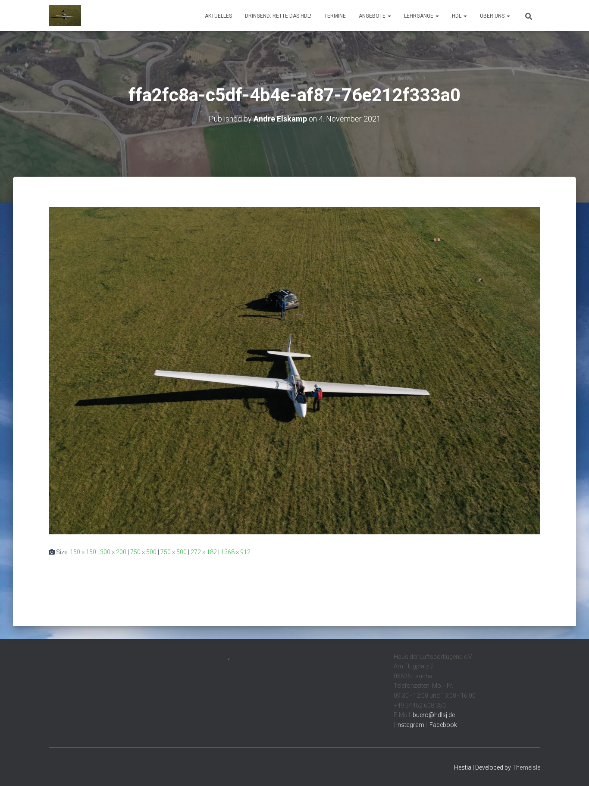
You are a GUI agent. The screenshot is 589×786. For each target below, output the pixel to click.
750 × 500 (143, 552)
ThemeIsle (526, 767)
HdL (457, 16)
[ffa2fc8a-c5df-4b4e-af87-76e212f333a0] (294, 370)
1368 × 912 (236, 552)
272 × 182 (204, 552)
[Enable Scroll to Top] (572, 769)
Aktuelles (218, 16)
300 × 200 (113, 552)
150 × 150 (83, 552)
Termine (335, 16)
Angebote (373, 16)
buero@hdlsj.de (434, 714)
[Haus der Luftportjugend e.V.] (65, 15)
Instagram (409, 724)
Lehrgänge (419, 16)
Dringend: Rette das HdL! (278, 16)
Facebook (442, 724)
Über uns (493, 16)
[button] (389, 16)
